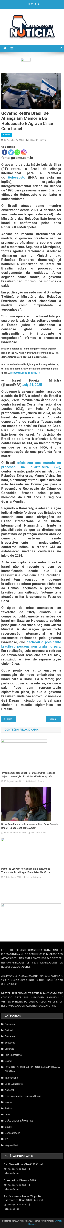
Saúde (8, 1127)
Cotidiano (10, 1024)
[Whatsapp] (17, 152)
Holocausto (16, 177)
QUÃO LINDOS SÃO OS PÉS (19, 1120)
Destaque (10, 1036)
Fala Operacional (13, 1055)
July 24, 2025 (32, 385)
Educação (10, 1042)
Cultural (9, 1030)
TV (6, 1139)
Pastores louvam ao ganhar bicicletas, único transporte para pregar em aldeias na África (25, 870)
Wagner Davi (11, 1145)
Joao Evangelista (14, 1084)
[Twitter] (11, 152)
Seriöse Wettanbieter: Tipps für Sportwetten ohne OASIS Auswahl (24, 1198)
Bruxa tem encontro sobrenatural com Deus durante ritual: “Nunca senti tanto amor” (29, 826)
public (8, 1114)
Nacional (9, 1090)
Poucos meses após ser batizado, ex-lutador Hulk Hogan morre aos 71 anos (11, 719)
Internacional (11, 1077)
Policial (8, 1102)
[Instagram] (24, 152)
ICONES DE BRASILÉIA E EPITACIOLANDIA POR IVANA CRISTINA (32, 1069)
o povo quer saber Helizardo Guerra (23, 1096)
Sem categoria (12, 1133)
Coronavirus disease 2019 (20, 1180)
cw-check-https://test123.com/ (23, 1164)
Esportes (9, 1048)
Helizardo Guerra (37, 140)
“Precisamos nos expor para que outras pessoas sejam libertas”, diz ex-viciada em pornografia (28, 775)
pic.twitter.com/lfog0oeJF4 (25, 372)
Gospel (6, 135)
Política (8, 1108)
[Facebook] (4, 152)
